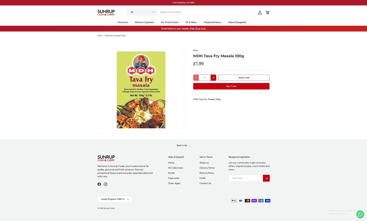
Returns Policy (207, 173)
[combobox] (185, 12)
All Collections (175, 167)
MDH (195, 50)
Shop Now (200, 28)
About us (204, 162)
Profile (171, 173)
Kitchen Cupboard (144, 22)
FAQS (203, 178)
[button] (268, 12)
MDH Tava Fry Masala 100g (115, 35)
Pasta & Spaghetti (237, 22)
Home (99, 35)
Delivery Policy (207, 167)
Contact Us (205, 183)
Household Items (212, 22)
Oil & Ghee (191, 22)
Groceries (123, 22)
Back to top (182, 145)
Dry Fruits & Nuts (169, 22)
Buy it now (231, 86)
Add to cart (244, 77)
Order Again (174, 183)
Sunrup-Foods (109, 208)
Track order (174, 178)
